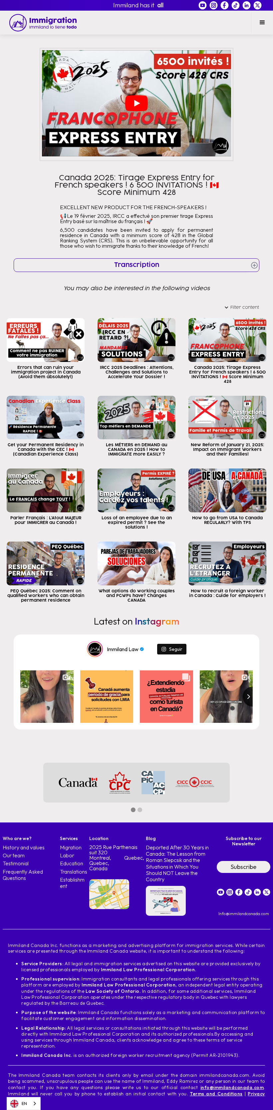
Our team (14, 855)
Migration (71, 847)
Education (71, 863)
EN (24, 1103)
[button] (262, 22)
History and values (24, 847)
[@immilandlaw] (95, 649)
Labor (67, 855)
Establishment (72, 883)
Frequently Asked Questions (23, 875)
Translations (73, 872)
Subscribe (243, 867)
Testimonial (16, 863)
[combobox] (24, 1103)
